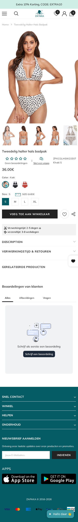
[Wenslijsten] (64, 214)
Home (5, 24)
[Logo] (39, 13)
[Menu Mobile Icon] (4, 13)
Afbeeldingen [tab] (26, 297)
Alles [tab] (7, 297)
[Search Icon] (20, 14)
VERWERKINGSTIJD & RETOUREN (26, 251)
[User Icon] (64, 13)
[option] (31, 76)
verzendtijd (14, 231)
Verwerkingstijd (16, 227)
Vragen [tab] (47, 297)
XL (34, 201)
